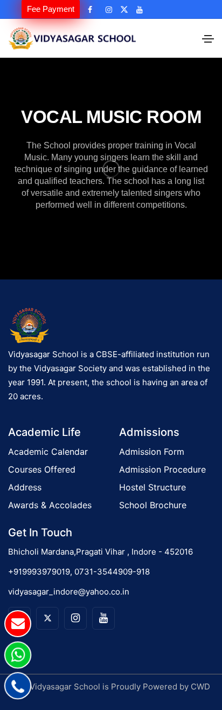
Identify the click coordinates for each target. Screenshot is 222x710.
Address (24, 487)
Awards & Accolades (50, 505)
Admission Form (151, 451)
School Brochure (152, 505)
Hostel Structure (152, 487)
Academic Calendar (48, 451)
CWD (200, 686)
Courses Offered (41, 469)
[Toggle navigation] (208, 39)
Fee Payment (50, 8)
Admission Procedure (162, 469)
